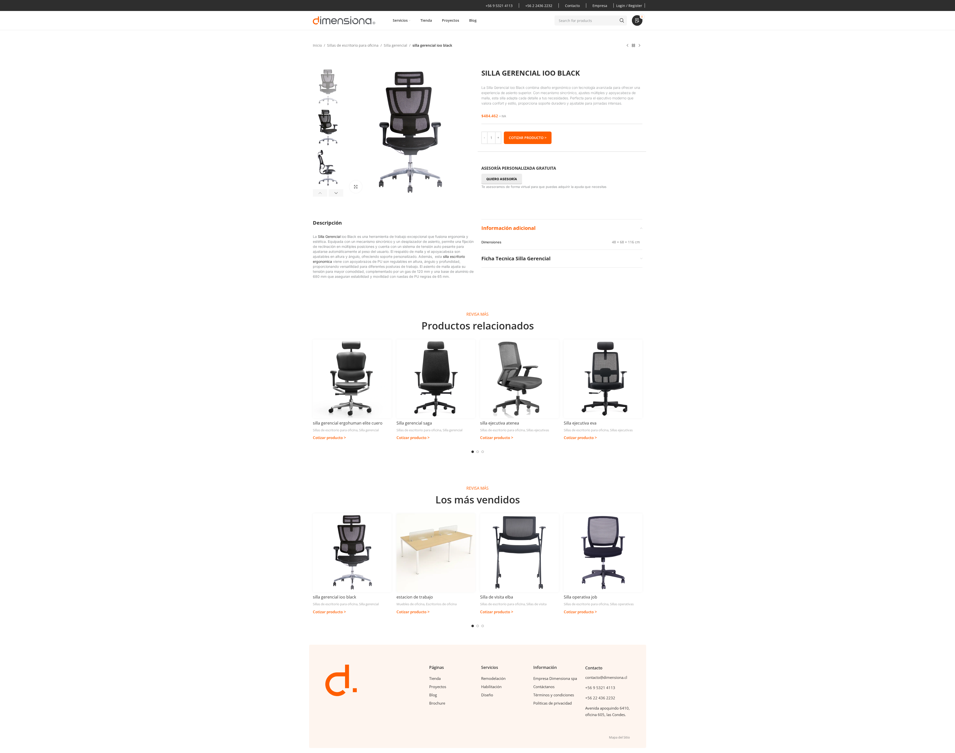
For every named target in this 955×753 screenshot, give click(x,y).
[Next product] (639, 46)
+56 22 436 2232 (600, 697)
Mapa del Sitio (619, 737)
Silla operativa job (580, 597)
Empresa (599, 5)
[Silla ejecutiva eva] (603, 378)
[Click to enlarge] (356, 186)
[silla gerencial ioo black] (352, 552)
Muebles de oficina (410, 604)
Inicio (317, 45)
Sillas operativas (622, 604)
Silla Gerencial (329, 236)
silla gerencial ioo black (334, 597)
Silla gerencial (395, 45)
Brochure (437, 703)
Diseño (487, 694)
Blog (433, 694)
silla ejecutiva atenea (499, 423)
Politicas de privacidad (552, 703)
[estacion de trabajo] (435, 552)
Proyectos (437, 686)
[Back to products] (633, 46)
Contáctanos (544, 686)
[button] (320, 193)
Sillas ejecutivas (537, 430)
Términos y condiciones (553, 694)
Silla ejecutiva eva (580, 423)
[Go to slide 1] (472, 452)
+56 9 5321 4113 (499, 5)
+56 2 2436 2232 (538, 5)
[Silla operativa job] (603, 552)
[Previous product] (627, 46)
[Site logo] (344, 20)
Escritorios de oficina (441, 604)
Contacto (572, 5)
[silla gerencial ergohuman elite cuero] (352, 378)
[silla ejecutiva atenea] (519, 378)
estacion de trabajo (414, 597)
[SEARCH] (622, 20)
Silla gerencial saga (414, 423)
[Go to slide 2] (477, 452)
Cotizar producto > (528, 137)
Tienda (435, 678)
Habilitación (491, 686)
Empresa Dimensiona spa (555, 678)
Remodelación (493, 678)
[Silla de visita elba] (519, 552)
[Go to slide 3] (482, 452)
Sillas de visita (536, 604)
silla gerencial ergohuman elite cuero (347, 423)
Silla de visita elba (496, 597)
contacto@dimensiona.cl (606, 677)
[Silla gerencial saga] (435, 378)
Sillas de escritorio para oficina (353, 45)
